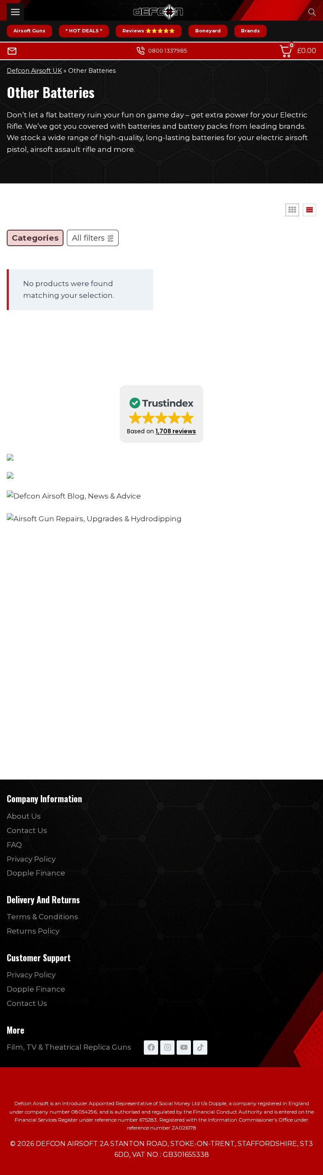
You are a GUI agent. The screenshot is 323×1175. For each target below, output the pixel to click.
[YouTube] (184, 1047)
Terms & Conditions (42, 916)
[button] (161, 414)
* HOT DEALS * (84, 31)
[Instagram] (167, 1047)
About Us (24, 816)
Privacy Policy (31, 859)
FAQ (14, 845)
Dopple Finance (36, 873)
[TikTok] (200, 1047)
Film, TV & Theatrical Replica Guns (69, 1047)
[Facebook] (151, 1047)
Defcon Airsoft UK (34, 70)
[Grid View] (292, 210)
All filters (88, 238)
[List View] (309, 210)
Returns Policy (33, 931)
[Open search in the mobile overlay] (312, 12)
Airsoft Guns (29, 31)
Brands (250, 31)
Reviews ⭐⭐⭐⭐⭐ (148, 31)
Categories (35, 238)
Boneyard (208, 31)
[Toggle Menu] (15, 12)
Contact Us (27, 830)
